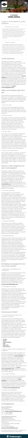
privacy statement (18, 355)
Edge (4, 343)
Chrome (5, 339)
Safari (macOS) (6, 346)
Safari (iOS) (5, 345)
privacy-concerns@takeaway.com (8, 86)
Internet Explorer (7, 342)
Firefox (4, 340)
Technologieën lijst (6, 184)
